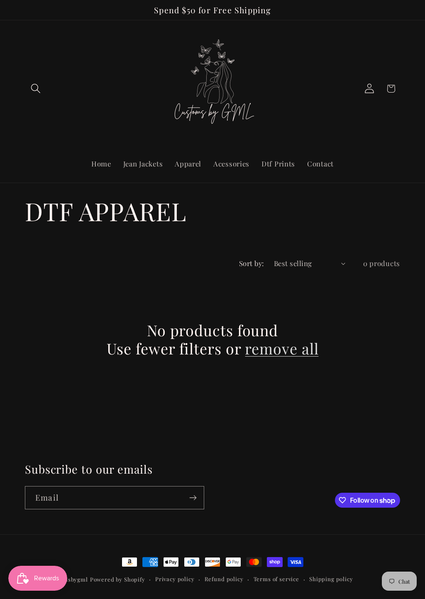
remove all (281, 348)
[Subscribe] (193, 497)
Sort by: (251, 263)
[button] (36, 89)
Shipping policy (331, 578)
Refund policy (224, 578)
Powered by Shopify (117, 579)
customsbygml (68, 579)
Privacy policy (175, 578)
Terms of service (276, 578)
